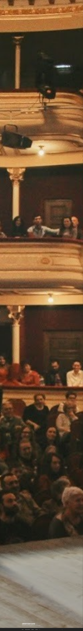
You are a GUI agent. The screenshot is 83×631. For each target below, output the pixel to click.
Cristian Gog (28, 624)
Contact (36, 629)
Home (23, 629)
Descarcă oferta (27, 629)
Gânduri (33, 629)
